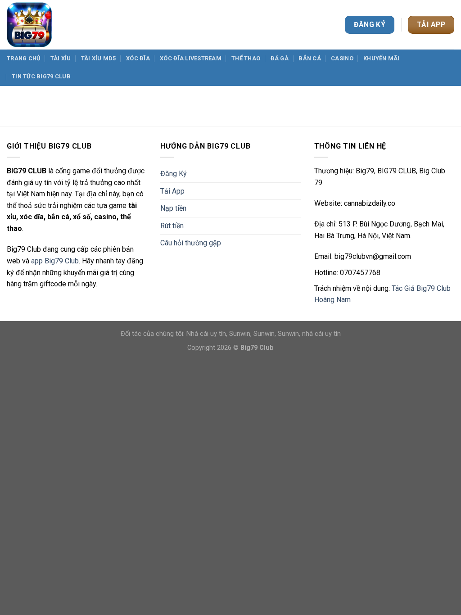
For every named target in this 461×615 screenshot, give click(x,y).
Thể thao (245, 58)
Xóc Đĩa (138, 58)
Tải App (172, 191)
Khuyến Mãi (381, 58)
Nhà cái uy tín (206, 334)
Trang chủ (23, 58)
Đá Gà (280, 58)
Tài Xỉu (60, 58)
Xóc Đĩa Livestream (190, 58)
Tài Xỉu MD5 (98, 58)
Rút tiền (172, 226)
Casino (342, 58)
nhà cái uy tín (321, 334)
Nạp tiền (173, 208)
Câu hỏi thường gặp (190, 243)
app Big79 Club (55, 261)
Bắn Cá (309, 58)
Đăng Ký (173, 173)
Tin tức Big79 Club (41, 76)
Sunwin (239, 334)
